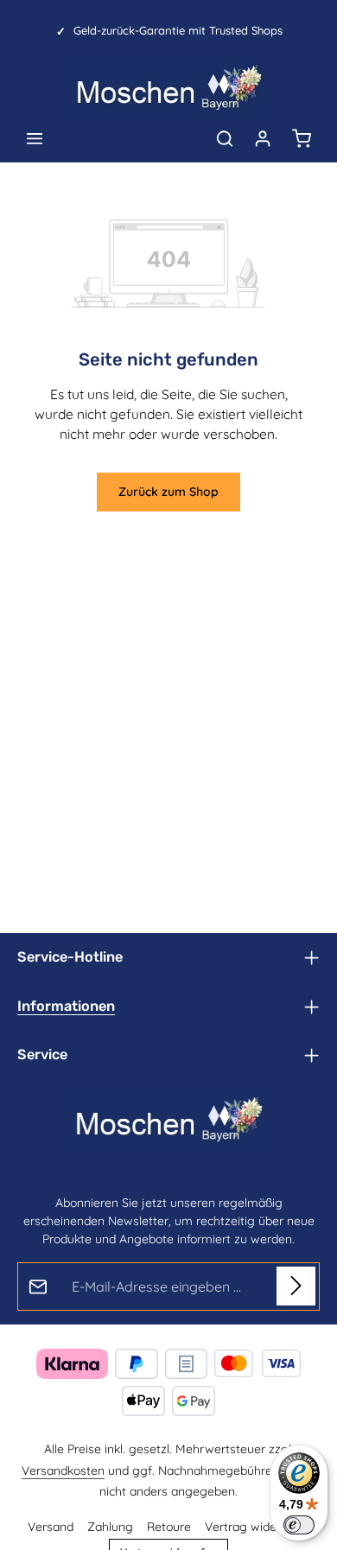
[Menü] (34, 138)
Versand (50, 1526)
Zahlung (110, 1526)
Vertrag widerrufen (257, 1526)
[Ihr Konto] (262, 138)
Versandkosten (63, 1470)
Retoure (169, 1526)
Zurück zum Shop (168, 491)
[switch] (299, 1524)
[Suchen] (224, 138)
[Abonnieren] (296, 1286)
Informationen (66, 1006)
